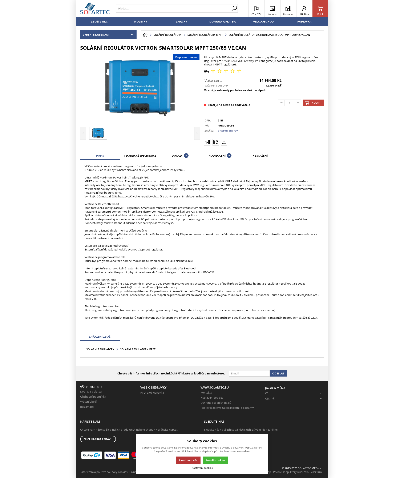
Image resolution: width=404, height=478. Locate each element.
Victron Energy (228, 130)
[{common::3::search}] (234, 8)
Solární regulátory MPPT (137, 349)
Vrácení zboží (88, 401)
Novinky (140, 21)
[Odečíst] (281, 103)
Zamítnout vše (188, 460)
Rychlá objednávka (152, 392)
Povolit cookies (215, 460)
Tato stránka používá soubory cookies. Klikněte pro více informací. (121, 472)
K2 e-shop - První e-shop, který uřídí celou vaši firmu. (291, 472)
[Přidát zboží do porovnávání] (207, 142)
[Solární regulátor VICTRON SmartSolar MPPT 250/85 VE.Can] (140, 88)
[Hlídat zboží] (216, 142)
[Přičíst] (298, 103)
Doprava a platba (222, 21)
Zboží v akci (99, 21)
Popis (100, 155)
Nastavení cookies (212, 397)
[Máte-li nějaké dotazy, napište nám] (224, 142)
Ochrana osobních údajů (216, 403)
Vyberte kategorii (96, 34)
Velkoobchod (263, 21)
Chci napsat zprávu (98, 439)
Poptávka (304, 21)
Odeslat (278, 373)
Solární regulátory (100, 349)
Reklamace (87, 407)
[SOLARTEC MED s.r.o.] (95, 8)
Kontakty (206, 392)
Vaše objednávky (153, 387)
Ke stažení (260, 155)
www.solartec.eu (215, 387)
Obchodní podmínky (93, 396)
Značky (181, 21)
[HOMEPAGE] (145, 35)
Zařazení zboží (100, 336)
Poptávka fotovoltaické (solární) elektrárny (227, 408)
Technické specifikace (140, 155)
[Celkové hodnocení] (226, 71)
